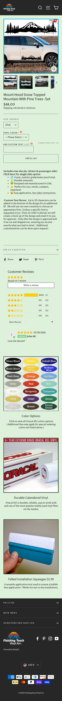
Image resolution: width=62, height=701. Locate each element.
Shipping (7, 108)
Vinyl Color (10, 132)
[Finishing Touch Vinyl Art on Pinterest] (44, 638)
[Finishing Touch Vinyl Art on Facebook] (37, 638)
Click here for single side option (21, 174)
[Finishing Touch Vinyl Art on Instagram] (50, 638)
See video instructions (43, 192)
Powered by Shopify (11, 650)
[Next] (56, 82)
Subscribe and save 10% (19, 623)
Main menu (10, 612)
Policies (9, 602)
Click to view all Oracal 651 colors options (31, 421)
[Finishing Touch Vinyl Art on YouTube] (57, 638)
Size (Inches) (11, 119)
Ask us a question (14, 249)
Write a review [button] (31, 285)
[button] (15, 295)
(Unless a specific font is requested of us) (25, 211)
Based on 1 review (17, 280)
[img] (25, 332)
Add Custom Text (16, 144)
